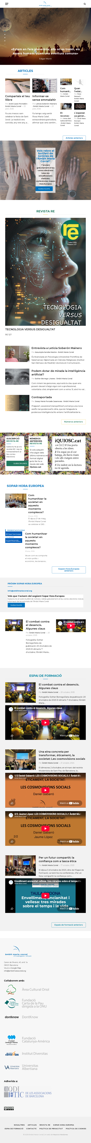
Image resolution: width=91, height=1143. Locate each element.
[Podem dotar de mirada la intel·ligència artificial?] (17, 377)
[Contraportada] (17, 403)
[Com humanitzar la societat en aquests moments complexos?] (66, 82)
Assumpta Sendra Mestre (46, 352)
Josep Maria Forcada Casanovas (48, 401)
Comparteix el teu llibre (17, 98)
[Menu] (6, 4)
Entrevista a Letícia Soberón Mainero (57, 348)
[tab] (5, 31)
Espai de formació (14, 1129)
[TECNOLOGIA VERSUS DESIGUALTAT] (45, 272)
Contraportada (42, 397)
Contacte (31, 1129)
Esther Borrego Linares (45, 379)
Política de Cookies (76, 1129)
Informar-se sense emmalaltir (44, 98)
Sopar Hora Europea (63, 1125)
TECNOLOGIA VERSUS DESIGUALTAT (30, 329)
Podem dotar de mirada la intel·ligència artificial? (58, 372)
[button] (4, 27)
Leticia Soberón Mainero (46, 104)
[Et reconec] (66, 106)
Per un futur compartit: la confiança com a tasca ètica (57, 859)
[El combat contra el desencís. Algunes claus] (14, 625)
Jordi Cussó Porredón (18, 104)
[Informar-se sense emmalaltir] (44, 86)
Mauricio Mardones (60, 1135)
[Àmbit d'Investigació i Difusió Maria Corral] (45, 4)
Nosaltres (19, 1125)
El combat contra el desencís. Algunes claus (37, 625)
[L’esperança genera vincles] (80, 106)
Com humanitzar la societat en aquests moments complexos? (65, 90)
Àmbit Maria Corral (13, 106)
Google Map (16, 968)
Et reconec (64, 114)
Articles (32, 1125)
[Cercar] (84, 4)
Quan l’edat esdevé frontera (78, 90)
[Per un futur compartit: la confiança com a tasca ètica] (20, 865)
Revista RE (45, 1125)
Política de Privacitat (51, 1129)
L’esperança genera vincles (79, 114)
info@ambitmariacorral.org (15, 971)
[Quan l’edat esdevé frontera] (80, 82)
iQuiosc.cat (36, 467)
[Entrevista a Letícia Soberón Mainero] (17, 354)
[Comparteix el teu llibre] (17, 86)
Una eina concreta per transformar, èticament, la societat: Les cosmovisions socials (62, 755)
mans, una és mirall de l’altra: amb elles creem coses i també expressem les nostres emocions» (45, 49)
